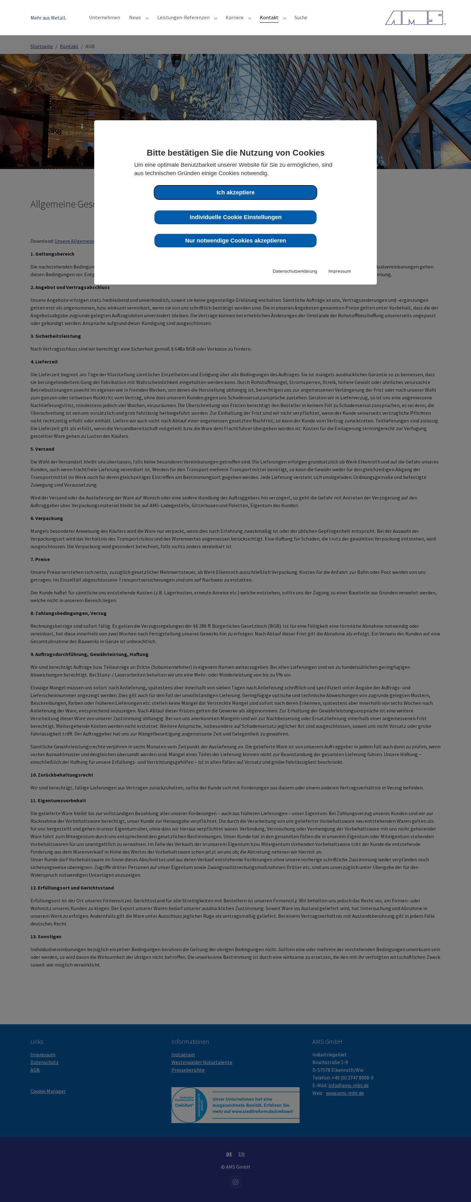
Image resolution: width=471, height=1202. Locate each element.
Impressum (339, 271)
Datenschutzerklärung (295, 271)
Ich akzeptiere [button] (236, 192)
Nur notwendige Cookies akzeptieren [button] (235, 240)
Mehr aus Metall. (48, 17)
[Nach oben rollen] (457, 1188)
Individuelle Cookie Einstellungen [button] (236, 217)
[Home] (415, 17)
